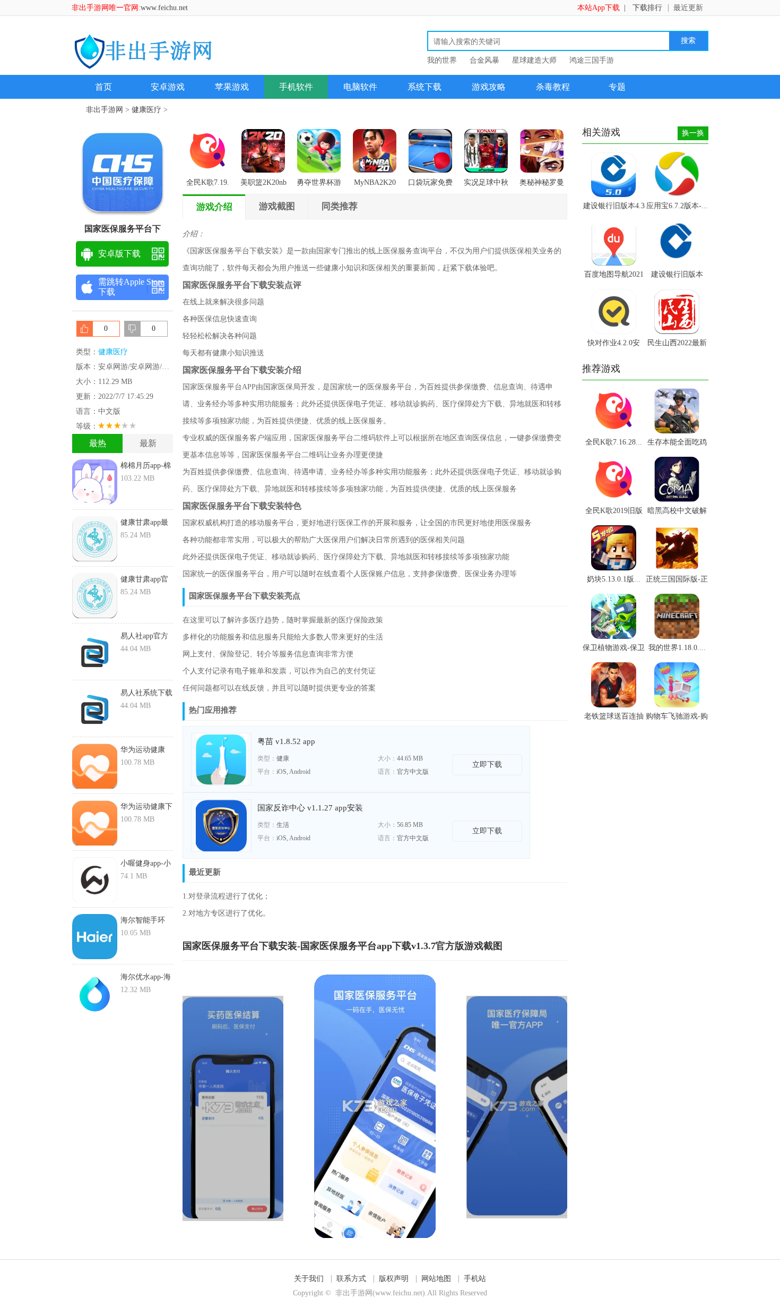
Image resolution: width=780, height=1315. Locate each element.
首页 (103, 86)
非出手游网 (104, 110)
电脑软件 (360, 86)
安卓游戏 (168, 86)
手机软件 (296, 86)
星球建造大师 (534, 60)
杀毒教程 (553, 86)
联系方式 (351, 1279)
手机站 (475, 1279)
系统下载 (424, 86)
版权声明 (394, 1279)
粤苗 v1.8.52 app (286, 741)
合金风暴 (484, 60)
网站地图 (436, 1279)
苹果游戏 (232, 86)
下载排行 (647, 8)
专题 (617, 86)
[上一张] (279, 1106)
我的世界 (442, 60)
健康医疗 (146, 110)
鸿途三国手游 (591, 60)
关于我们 (309, 1279)
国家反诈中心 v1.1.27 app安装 (310, 808)
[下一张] (471, 1106)
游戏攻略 (489, 86)
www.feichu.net (164, 8)
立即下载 (487, 764)
